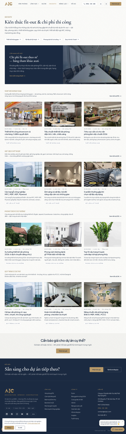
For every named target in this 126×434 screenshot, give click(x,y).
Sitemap (110, 430)
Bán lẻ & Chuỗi (49, 403)
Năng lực (63, 4)
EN (100, 4)
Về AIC (73, 4)
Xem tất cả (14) (114, 276)
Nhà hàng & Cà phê (51, 406)
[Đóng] (123, 421)
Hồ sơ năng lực (75, 412)
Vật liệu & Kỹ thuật (32, 39)
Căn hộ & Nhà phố (50, 396)
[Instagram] (17, 414)
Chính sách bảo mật (100, 430)
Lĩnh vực (33, 4)
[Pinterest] (27, 414)
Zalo (33, 414)
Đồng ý (9, 427)
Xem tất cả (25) (114, 156)
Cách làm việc (75, 409)
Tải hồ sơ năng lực (112, 369)
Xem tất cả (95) (114, 96)
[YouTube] (22, 414)
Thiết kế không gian (13, 39)
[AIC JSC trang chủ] (9, 4)
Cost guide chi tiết (77, 399)
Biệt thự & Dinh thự (50, 399)
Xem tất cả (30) (114, 216)
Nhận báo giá (115, 4)
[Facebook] (12, 414)
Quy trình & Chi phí (72, 39)
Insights (52, 4)
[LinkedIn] (7, 414)
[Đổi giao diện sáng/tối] (106, 4)
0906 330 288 (90, 4)
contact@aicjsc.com (104, 411)
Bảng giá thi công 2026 (78, 396)
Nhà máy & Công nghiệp (52, 409)
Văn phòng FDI (49, 393)
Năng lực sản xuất (76, 406)
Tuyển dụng (75, 418)
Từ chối (20, 427)
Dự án (44, 4)
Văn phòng (23, 4)
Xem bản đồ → (102, 415)
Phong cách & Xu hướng (52, 39)
